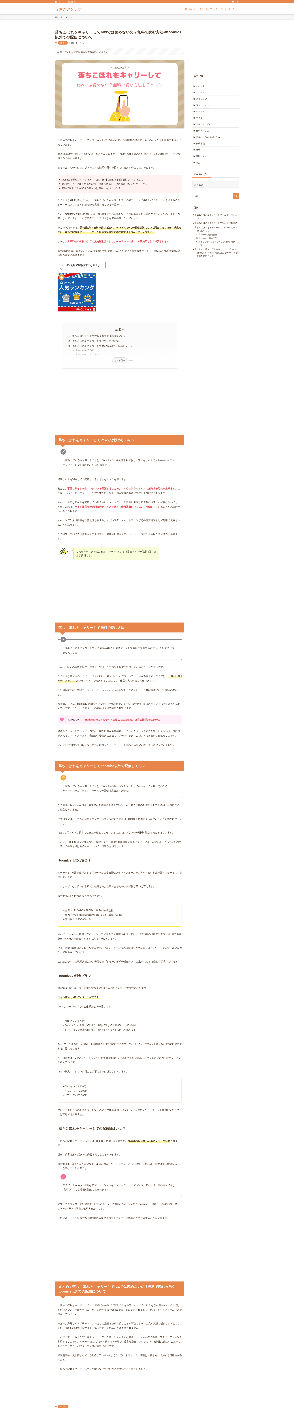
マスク (199, 117)
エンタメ (62, 42)
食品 (198, 162)
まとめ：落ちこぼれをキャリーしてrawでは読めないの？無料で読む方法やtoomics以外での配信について (218, 252)
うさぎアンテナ (68, 9)
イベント (200, 86)
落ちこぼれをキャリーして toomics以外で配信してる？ (102, 346)
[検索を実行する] (236, 196)
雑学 (198, 149)
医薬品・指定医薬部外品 (208, 136)
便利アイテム (202, 130)
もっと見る (119, 360)
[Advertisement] (120, 399)
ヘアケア (200, 111)
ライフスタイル (203, 124)
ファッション (202, 105)
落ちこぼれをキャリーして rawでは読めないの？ (99, 335)
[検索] (237, 1)
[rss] (233, 1)
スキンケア (201, 98)
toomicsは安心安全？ (88, 350)
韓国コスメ (201, 156)
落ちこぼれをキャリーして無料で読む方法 (95, 340)
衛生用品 (200, 143)
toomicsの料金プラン (88, 354)
